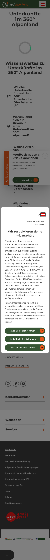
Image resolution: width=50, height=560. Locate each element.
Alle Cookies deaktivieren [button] (23, 347)
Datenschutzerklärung (35, 221)
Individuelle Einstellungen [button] (23, 339)
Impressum (39, 224)
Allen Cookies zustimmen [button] (23, 330)
